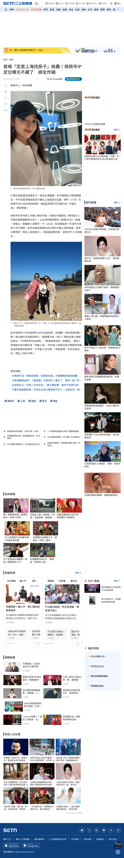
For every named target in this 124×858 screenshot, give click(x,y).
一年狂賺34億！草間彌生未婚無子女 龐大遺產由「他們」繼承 (42, 807)
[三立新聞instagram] (96, 830)
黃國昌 (50, 580)
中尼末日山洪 (22, 9)
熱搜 (58, 9)
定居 (59, 199)
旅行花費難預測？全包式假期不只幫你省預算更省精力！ (15, 783)
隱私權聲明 (39, 839)
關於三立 (7, 839)
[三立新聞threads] (118, 830)
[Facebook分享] (5, 85)
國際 (102, 9)
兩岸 (109, 9)
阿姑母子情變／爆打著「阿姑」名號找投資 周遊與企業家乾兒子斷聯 (15, 807)
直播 (65, 9)
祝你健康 (71, 3)
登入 (119, 3)
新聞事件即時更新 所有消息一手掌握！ (22, 431)
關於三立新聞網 (22, 839)
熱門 (46, 9)
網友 (45, 203)
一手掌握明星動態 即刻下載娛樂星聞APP (63, 431)
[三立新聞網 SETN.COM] (6, 9)
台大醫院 (11, 580)
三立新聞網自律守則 (57, 839)
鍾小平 (23, 580)
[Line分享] (5, 91)
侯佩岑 (24, 195)
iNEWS (61, 3)
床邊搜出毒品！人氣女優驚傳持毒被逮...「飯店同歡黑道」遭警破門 (68, 807)
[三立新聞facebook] (89, 830)
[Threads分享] (5, 97)
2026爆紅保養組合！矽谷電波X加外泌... (24, 444)
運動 (115, 9)
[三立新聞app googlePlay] (31, 845)
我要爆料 (100, 839)
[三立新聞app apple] (11, 845)
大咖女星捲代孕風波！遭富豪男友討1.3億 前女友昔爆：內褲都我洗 (68, 783)
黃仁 (34, 580)
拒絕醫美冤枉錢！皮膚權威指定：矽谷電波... (23, 437)
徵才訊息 (113, 839)
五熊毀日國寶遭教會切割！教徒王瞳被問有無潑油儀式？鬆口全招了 (41, 783)
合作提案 (75, 839)
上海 (46, 199)
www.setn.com (27, 851)
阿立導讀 (81, 3)
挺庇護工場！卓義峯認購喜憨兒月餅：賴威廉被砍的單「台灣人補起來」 (68, 759)
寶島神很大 (93, 3)
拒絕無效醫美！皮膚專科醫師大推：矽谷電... (63, 444)
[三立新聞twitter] (111, 830)
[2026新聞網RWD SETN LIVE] (36, 3)
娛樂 (83, 9)
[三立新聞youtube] (82, 830)
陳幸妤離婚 (36, 9)
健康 (96, 9)
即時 (12, 9)
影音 (52, 9)
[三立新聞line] (103, 830)
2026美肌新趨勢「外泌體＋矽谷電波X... (64, 437)
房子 (54, 199)
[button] (111, 3)
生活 (90, 9)
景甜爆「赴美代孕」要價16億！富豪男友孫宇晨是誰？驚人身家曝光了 (15, 759)
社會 (77, 9)
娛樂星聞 (51, 3)
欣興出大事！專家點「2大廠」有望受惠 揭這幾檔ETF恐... (42, 516)
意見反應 (87, 839)
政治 (71, 9)
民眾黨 (62, 580)
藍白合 (73, 580)
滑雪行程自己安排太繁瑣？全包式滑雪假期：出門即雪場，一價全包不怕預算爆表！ (41, 759)
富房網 (104, 3)
